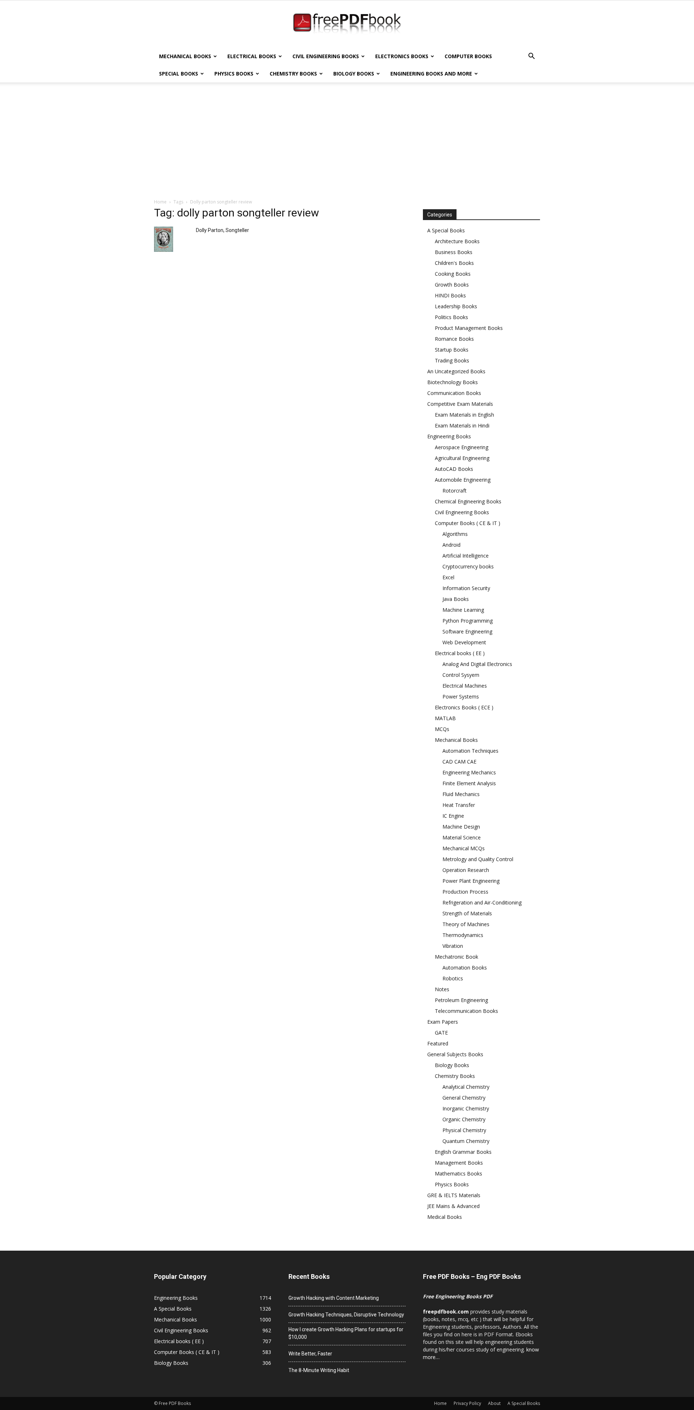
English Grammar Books (463, 1151)
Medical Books (444, 1216)
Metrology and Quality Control (477, 859)
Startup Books (451, 349)
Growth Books (452, 284)
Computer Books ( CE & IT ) (467, 523)
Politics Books (451, 317)
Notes (442, 989)
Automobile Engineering (462, 479)
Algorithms (455, 533)
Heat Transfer (458, 804)
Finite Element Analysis (469, 783)
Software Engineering (467, 631)
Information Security (466, 588)
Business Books (453, 252)
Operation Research (465, 870)
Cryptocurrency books (468, 566)
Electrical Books (251, 56)
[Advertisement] (347, 144)
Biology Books (353, 73)
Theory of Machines (465, 924)
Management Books (459, 1162)
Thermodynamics (462, 935)
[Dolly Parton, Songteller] (163, 239)
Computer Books (468, 56)
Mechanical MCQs (463, 848)
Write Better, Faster (310, 1354)
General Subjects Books (455, 1054)
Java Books (455, 599)
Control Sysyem (460, 674)
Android (451, 544)
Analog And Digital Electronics (477, 664)
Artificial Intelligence (465, 555)
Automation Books (464, 967)
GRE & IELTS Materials (453, 1195)
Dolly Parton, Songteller (222, 230)
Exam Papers (442, 1021)
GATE (441, 1032)
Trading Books (452, 360)
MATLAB (445, 718)
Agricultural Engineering (462, 458)
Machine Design (461, 826)
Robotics (452, 978)
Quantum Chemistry (465, 1141)
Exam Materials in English (464, 414)
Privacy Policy (467, 1403)
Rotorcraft (454, 490)
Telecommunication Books (466, 1010)
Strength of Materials (467, 913)
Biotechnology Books (452, 382)
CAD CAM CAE (459, 761)
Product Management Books (469, 327)
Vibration (452, 945)
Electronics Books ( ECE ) (464, 707)
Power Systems (460, 696)
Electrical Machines (464, 685)
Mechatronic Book (456, 956)
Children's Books (454, 262)
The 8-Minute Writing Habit (318, 1370)
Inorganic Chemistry (465, 1108)
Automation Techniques (470, 750)
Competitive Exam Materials (460, 403)
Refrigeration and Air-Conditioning (482, 902)
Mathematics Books (458, 1173)
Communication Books (454, 393)
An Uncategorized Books (456, 371)
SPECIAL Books (178, 73)
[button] (531, 56)
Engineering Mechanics (469, 772)
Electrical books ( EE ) (460, 653)
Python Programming (467, 620)
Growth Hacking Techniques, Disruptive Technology (346, 1314)
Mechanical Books (185, 56)
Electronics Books (401, 56)
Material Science (461, 837)
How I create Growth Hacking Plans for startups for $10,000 (345, 1333)
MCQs (442, 729)
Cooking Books (453, 273)
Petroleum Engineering (461, 1000)
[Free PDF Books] (347, 24)
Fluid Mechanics (461, 794)
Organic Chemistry (463, 1119)
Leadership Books (456, 306)
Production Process (465, 891)
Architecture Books (457, 241)
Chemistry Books (293, 73)
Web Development (464, 642)
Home (160, 202)
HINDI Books (450, 295)
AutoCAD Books (454, 468)
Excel (448, 577)
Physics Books (233, 73)
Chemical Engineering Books (468, 501)
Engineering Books (449, 436)
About (494, 1403)
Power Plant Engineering (471, 880)
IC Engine (453, 815)
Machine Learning (463, 609)
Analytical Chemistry (465, 1086)
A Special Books (446, 230)
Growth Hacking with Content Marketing (333, 1298)
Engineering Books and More (431, 73)
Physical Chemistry (464, 1130)
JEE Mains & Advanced (453, 1206)
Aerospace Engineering (461, 447)
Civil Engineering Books (325, 56)
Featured (437, 1043)
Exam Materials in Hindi (462, 425)
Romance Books (454, 338)
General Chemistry (463, 1097)
